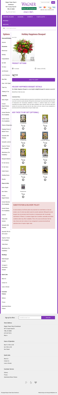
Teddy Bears (5, 244)
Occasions (20, 17)
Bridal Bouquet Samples (5, 260)
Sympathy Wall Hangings (5, 137)
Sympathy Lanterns (6, 142)
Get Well (4, 63)
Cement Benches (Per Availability (6, 113)
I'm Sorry (4, 67)
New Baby (4, 79)
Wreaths (4, 179)
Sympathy (30, 17)
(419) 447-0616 (11, 12)
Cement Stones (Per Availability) (6, 120)
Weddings (5, 20)
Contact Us (4, 282)
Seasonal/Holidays (8, 17)
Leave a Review (5, 287)
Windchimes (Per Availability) (6, 153)
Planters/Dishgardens (6, 125)
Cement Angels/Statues (5, 197)
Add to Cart (33, 80)
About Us (4, 278)
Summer (4, 42)
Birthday (4, 54)
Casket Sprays (5, 171)
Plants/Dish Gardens (4, 220)
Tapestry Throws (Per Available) (6, 147)
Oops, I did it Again (6, 83)
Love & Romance (6, 75)
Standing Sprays (5, 175)
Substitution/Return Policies (6, 307)
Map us (5, 335)
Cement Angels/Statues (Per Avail (5, 106)
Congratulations (5, 58)
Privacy (3, 302)
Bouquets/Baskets (6, 159)
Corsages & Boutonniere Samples (4, 267)
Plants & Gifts (41, 17)
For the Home (5, 167)
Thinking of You (5, 91)
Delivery (4, 298)
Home (4, 28)
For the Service (5, 163)
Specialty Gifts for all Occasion (6, 233)
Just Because (5, 71)
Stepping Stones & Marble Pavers (6, 130)
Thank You (4, 87)
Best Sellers (5, 191)
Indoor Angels (5, 99)
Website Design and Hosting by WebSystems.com (47, 392)
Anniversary (4, 50)
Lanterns (4, 214)
